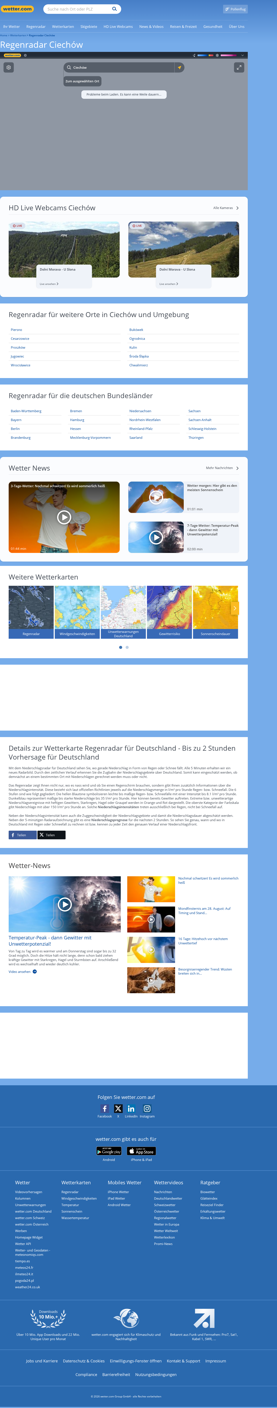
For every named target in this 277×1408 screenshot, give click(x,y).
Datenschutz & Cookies (84, 1360)
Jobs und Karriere (42, 1360)
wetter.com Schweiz (30, 1218)
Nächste (235, 608)
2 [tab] (127, 647)
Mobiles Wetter (125, 1182)
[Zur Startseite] (17, 9)
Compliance (86, 1374)
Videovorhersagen (28, 1192)
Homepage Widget (29, 1237)
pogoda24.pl (24, 1280)
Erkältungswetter (212, 1211)
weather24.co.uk (27, 1287)
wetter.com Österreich (31, 1224)
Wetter (22, 1182)
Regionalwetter (165, 1218)
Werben (21, 1231)
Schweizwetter (165, 1205)
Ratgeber (210, 1182)
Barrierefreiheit (116, 1374)
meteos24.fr (24, 1267)
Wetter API (23, 1244)
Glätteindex (208, 1198)
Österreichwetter (166, 1211)
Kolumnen (23, 1198)
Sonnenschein (71, 1211)
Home (3, 35)
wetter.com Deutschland (33, 1211)
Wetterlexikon (164, 1237)
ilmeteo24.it (24, 1274)
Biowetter (207, 1192)
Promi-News (163, 1244)
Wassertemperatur (75, 1218)
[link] (11, 26)
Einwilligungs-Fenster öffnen (136, 1360)
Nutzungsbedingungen (156, 1374)
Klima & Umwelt (212, 1218)
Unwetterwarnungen (30, 1205)
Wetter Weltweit (166, 1231)
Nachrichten (163, 1192)
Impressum (215, 1360)
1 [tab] (121, 647)
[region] (124, 121)
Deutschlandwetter (168, 1198)
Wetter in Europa (166, 1224)
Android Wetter (119, 1205)
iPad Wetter (116, 1198)
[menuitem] (11, 26)
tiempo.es (22, 1261)
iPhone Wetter (118, 1192)
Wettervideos (168, 1182)
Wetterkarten (18, 35)
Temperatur (70, 1205)
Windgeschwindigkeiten (79, 1198)
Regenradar (70, 1192)
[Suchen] (113, 9)
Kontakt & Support (183, 1360)
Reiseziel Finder (212, 1205)
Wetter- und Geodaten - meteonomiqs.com (32, 1252)
